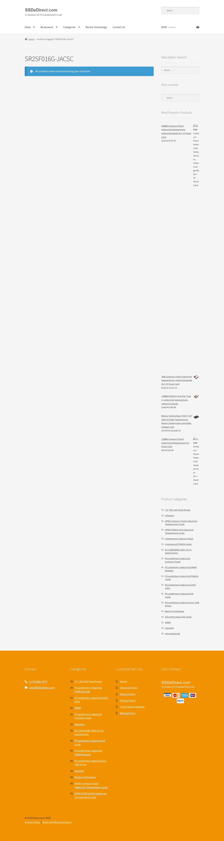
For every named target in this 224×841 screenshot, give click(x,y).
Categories (69, 27)
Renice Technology (96, 27)
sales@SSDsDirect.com (42, 687)
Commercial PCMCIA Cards (178, 544)
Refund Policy (127, 713)
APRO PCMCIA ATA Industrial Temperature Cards (179, 531)
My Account (47, 27)
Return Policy (127, 694)
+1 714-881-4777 (38, 681)
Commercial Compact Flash (179, 538)
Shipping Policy (128, 687)
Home (31, 39)
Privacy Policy (127, 700)
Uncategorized (172, 633)
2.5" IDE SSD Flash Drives (177, 509)
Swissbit (169, 628)
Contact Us (119, 27)
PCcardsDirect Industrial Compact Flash (177, 560)
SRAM (168, 622)
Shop (28, 27)
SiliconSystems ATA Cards (178, 616)
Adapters (169, 515)
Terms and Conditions (132, 706)
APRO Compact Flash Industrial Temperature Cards (181, 523)
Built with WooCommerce (56, 822)
